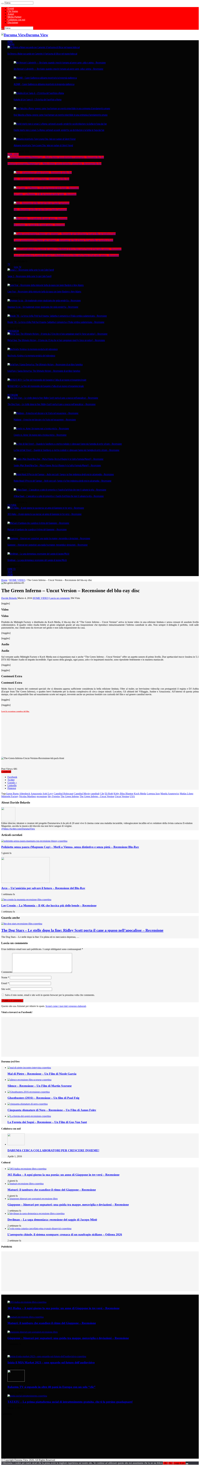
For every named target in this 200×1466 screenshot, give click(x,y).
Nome (5, 977)
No (170, 1463)
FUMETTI (11, 569)
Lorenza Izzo (153, 793)
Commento (6, 972)
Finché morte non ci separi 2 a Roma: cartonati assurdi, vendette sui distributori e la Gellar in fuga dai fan (59, 130)
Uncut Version (122, 796)
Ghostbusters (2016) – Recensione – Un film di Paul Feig (43, 1097)
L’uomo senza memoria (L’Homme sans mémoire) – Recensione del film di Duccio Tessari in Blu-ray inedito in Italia (63, 240)
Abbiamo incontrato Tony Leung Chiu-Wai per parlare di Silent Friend (43, 145)
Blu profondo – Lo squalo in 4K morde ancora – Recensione (39, 224)
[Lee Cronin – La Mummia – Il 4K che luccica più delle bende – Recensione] (46, 187)
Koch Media (140, 793)
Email (5, 983)
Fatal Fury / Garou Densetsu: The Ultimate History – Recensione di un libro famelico (44, 371)
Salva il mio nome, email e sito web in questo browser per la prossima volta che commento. (50, 995)
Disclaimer (13, 22)
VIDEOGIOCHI (13, 331)
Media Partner (14, 16)
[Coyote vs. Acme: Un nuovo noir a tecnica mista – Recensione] (41, 428)
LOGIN (10, 574)
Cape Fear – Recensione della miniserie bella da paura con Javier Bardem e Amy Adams (44, 291)
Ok (165, 1463)
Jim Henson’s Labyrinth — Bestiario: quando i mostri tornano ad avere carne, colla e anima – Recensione (58, 68)
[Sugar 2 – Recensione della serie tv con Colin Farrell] (31, 269)
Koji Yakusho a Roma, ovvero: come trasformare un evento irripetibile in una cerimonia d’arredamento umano (61, 114)
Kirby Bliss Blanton (123, 793)
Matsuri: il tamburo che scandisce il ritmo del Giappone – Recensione (37, 529)
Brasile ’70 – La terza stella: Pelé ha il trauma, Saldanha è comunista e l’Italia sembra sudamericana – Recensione (56, 322)
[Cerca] (2, 3)
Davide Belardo (9, 598)
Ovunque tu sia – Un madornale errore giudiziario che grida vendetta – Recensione (43, 307)
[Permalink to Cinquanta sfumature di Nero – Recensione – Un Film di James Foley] (28, 1104)
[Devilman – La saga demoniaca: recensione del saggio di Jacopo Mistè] (38, 553)
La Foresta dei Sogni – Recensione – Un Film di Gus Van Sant (47, 1122)
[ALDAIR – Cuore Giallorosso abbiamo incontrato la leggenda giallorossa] (45, 77)
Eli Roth (109, 793)
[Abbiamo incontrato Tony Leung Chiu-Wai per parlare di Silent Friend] (44, 139)
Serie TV (17, 267)
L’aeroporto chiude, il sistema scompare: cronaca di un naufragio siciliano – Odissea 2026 (65, 1234)
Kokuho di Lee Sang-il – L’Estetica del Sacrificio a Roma (37, 99)
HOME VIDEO (13, 154)
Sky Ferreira (54, 796)
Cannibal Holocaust (63, 793)
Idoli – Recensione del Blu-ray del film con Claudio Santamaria (40, 209)
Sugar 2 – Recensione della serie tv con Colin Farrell (29, 276)
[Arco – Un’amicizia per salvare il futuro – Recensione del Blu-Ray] (43, 172)
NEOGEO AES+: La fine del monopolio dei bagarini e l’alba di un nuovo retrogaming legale (46, 386)
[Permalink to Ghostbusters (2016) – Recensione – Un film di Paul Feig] (29, 1092)
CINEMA (11, 44)
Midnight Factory (9, 796)
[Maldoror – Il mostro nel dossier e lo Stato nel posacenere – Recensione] (46, 413)
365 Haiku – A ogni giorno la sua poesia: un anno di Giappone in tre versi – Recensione (45, 514)
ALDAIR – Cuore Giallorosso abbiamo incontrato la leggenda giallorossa (44, 84)
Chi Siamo (13, 11)
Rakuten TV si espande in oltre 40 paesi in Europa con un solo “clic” (51, 1387)
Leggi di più (179, 1463)
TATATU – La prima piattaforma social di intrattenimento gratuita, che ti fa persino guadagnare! (70, 1401)
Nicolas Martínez (27, 796)
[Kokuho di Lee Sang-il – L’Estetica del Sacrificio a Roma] (39, 93)
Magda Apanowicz (169, 793)
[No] (187, 1463)
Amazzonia (36, 793)
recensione (42, 796)
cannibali (94, 793)
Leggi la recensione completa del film (15, 711)
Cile (102, 793)
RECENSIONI (13, 395)
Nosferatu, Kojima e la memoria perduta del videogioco (31, 355)
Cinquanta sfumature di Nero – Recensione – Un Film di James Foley (52, 1110)
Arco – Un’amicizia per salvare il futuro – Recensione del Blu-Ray (41, 178)
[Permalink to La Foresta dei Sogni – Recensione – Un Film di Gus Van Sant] (29, 1116)
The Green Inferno (69, 796)
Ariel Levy (47, 793)
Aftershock (24, 793)
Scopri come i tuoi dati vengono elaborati (65, 1006)
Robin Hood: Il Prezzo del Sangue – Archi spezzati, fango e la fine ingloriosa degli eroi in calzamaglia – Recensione (62, 480)
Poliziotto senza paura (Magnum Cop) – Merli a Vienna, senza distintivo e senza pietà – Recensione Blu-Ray (54, 163)
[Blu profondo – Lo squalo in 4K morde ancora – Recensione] (40, 218)
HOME (10, 41)
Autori (11, 14)
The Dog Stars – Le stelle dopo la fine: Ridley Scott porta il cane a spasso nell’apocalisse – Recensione (52, 404)
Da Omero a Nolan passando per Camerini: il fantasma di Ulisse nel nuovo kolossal (42, 53)
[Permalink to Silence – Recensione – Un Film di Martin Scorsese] (29, 1079)
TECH (10, 571)
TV (9, 264)
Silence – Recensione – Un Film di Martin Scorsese (40, 1085)
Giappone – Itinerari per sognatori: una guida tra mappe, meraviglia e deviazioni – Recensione (48, 544)
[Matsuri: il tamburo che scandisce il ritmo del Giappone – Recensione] (38, 523)
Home (4, 580)
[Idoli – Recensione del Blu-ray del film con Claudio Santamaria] (41, 203)
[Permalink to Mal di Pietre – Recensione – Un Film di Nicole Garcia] (29, 1067)
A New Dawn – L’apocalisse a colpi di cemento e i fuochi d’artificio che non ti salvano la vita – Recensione (59, 496)
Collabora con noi (16, 19)
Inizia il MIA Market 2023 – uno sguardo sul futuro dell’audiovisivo (51, 1362)
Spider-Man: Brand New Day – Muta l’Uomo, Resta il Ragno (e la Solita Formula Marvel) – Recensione (57, 465)
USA (132, 796)
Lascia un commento (59, 598)
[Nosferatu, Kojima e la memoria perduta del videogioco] (33, 349)
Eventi (11, 8)
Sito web (5, 989)
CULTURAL (12, 505)
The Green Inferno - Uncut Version (97, 796)
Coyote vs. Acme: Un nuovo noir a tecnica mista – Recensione (40, 435)
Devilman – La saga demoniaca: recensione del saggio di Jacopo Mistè (37, 560)
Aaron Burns (12, 793)
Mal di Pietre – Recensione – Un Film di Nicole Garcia (42, 1073)
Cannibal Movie (82, 793)
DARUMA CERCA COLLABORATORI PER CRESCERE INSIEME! (53, 1150)
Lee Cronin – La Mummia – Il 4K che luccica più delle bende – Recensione (45, 194)
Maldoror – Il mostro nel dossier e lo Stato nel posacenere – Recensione (45, 419)
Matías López (186, 793)
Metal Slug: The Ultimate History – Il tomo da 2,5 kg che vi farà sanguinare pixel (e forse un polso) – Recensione (56, 340)
